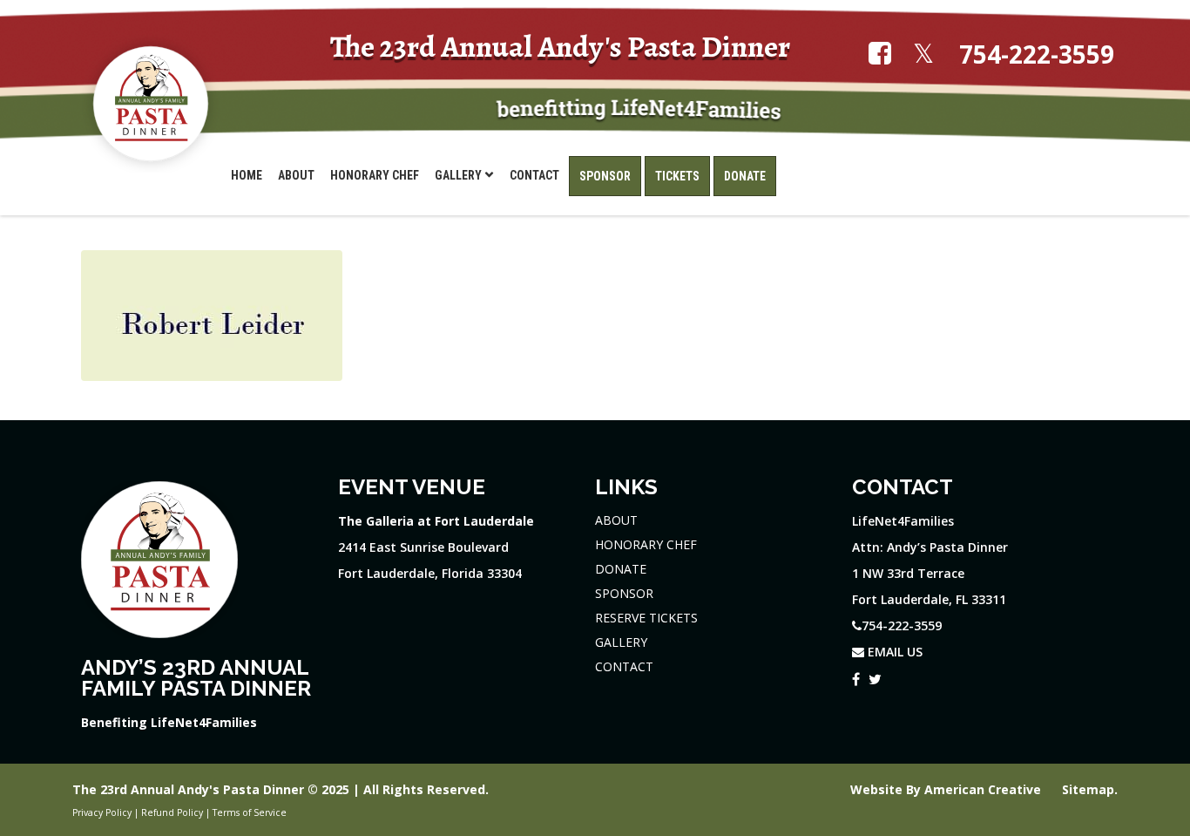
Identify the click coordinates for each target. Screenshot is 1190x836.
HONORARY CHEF (646, 544)
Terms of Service (250, 812)
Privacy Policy (102, 812)
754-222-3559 (1036, 54)
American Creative (984, 789)
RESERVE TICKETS (646, 617)
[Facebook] (856, 676)
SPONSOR (624, 593)
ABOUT (616, 520)
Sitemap (1088, 789)
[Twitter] (875, 676)
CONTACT (624, 666)
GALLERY (621, 642)
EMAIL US (893, 651)
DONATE (620, 569)
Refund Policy (172, 812)
